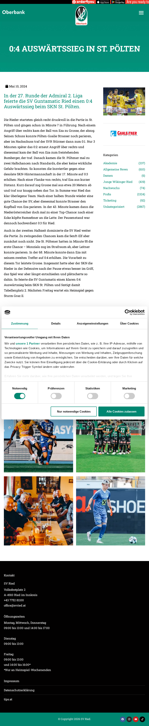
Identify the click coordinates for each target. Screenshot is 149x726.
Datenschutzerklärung (19, 690)
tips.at (8, 699)
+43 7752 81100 (14, 600)
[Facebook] (123, 719)
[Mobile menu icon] (141, 13)
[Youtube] (136, 719)
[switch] (56, 396)
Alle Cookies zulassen (121, 411)
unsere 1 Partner (28, 343)
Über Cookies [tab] (129, 323)
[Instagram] (129, 719)
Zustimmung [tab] (19, 323)
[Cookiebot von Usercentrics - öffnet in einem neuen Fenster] (128, 312)
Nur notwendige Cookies (74, 411)
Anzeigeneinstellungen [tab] (92, 323)
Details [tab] (56, 323)
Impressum (11, 681)
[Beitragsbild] (38, 437)
